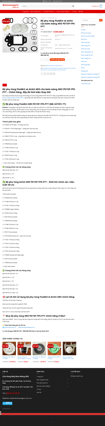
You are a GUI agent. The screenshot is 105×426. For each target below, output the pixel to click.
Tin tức (74, 11)
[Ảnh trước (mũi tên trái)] (1, 425)
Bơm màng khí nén (35, 11)
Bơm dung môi (85, 45)
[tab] (4, 85)
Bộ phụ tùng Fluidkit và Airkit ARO (12, 98)
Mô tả (4, 85)
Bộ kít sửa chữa (86, 33)
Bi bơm (83, 30)
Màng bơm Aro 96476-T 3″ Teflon (9, 357)
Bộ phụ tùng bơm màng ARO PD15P (62, 68)
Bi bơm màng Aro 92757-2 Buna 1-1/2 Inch (24, 357)
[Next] (76, 353)
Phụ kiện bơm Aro (48, 11)
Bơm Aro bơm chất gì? (63, 11)
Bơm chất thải (85, 42)
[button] (41, 11)
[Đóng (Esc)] (1, 420)
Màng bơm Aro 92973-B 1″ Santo (54, 357)
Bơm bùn (84, 39)
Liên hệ (80, 11)
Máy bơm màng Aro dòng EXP (90, 74)
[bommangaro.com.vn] (10, 6)
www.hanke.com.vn (10, 327)
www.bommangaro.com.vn (21, 398)
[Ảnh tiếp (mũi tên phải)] (4, 425)
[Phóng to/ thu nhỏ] (4, 420)
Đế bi (82, 68)
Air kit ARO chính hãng (48, 68)
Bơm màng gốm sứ (87, 52)
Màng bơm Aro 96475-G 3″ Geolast (39, 357)
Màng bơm (84, 71)
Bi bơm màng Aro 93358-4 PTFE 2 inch (68, 357)
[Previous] (2, 353)
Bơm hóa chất (85, 49)
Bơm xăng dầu (85, 65)
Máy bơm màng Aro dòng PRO (90, 77)
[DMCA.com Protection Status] (7, 403)
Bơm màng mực (86, 58)
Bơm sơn (84, 61)
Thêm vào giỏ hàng (57, 59)
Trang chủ (25, 11)
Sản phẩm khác (86, 83)
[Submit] (73, 6)
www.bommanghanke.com (26, 327)
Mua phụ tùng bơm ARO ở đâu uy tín (57, 70)
